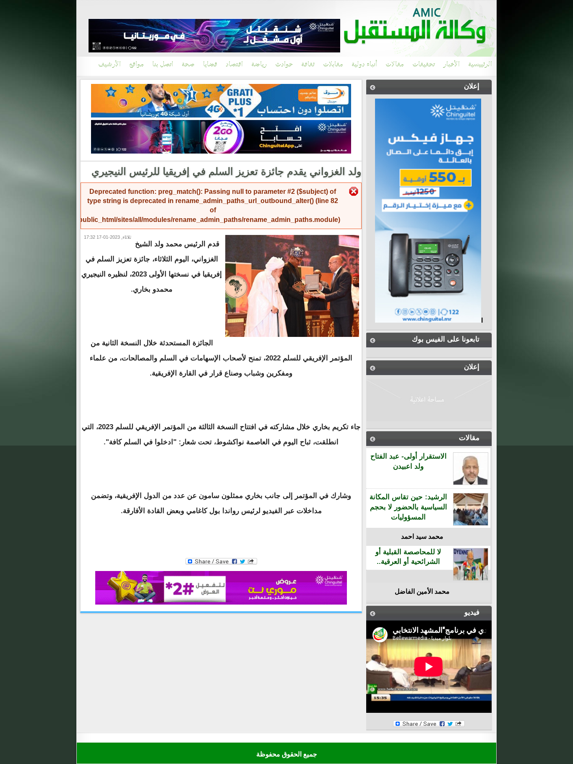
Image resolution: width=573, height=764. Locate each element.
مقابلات (333, 64)
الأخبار (451, 64)
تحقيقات (423, 64)
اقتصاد (234, 64)
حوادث (284, 64)
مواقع (136, 64)
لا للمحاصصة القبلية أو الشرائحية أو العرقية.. (408, 557)
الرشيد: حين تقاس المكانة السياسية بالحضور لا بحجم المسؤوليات (408, 507)
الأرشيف (109, 64)
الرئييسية (480, 64)
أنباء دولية (364, 64)
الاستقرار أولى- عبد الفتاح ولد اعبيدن (408, 461)
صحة (188, 64)
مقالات (394, 64)
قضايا (210, 64)
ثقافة (308, 64)
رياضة (259, 64)
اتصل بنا (162, 64)
